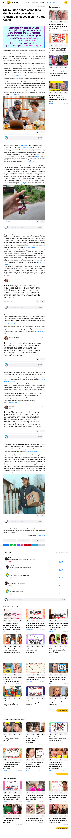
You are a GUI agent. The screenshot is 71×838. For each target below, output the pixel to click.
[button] (9, 540)
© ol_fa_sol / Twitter (23, 184)
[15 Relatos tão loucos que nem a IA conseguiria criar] (58, 38)
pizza (43, 52)
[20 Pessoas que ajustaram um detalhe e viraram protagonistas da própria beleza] (35, 753)
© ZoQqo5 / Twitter (6, 430)
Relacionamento (29, 629)
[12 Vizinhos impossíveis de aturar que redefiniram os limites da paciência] (58, 727)
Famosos (51, 103)
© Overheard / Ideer (13, 323)
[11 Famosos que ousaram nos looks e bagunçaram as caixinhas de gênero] (58, 809)
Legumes (23, 147)
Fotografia (28, 801)
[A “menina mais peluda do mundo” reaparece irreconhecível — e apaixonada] (35, 727)
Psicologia (5, 824)
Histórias (51, 631)
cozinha (37, 156)
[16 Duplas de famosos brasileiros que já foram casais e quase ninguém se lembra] (58, 86)
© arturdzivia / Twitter (34, 472)
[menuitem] (27, 2)
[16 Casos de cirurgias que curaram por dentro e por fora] (58, 668)
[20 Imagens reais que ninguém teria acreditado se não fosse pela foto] (58, 15)
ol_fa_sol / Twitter (40, 535)
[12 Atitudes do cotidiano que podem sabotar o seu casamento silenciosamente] (12, 639)
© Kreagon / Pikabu (30, 161)
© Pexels (4, 515)
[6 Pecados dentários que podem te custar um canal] (35, 809)
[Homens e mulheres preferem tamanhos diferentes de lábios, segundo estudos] (58, 753)
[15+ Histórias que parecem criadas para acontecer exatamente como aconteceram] (12, 753)
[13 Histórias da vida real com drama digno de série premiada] (35, 691)
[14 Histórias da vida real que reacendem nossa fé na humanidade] (35, 639)
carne (30, 147)
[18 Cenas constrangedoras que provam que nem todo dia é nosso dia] (35, 786)
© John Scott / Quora (15, 94)
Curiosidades (29, 681)
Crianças (5, 801)
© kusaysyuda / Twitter (7, 358)
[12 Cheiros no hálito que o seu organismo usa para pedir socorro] (58, 639)
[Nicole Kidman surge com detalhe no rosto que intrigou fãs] (58, 691)
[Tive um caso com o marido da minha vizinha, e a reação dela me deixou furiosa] (35, 614)
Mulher (50, 770)
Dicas (4, 631)
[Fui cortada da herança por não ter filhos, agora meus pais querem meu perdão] (12, 786)
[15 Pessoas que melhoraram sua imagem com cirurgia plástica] (12, 727)
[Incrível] (12, 2)
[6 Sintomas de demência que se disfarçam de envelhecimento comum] (12, 668)
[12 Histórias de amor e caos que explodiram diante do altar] (58, 786)
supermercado (24, 145)
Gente (4, 6)
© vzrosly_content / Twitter (8, 301)
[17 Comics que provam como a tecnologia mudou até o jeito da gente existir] (12, 691)
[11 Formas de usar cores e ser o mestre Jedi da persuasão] (12, 809)
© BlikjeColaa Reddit (21, 75)
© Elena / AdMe (35, 391)
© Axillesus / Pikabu (32, 451)
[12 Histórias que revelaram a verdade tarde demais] (35, 668)
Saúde (50, 654)
